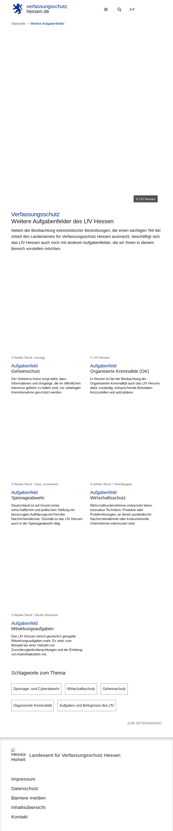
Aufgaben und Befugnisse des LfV (86, 705)
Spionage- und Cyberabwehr (36, 689)
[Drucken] (50, 260)
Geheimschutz (114, 689)
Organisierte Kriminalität (32, 705)
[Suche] (119, 9)
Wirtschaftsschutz (81, 689)
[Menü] (106, 9)
